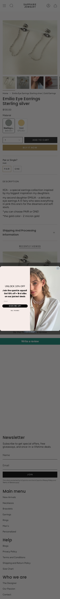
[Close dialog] (57, 268)
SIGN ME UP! (15, 306)
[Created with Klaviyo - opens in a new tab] (30, 332)
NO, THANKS (15, 310)
